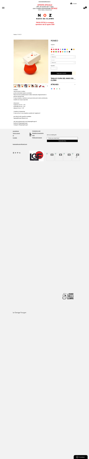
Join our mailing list (51, 134)
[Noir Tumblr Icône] (20, 153)
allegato (53, 54)
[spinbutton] (54, 68)
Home (15, 34)
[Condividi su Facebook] (51, 89)
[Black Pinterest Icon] (18, 153)
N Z (45, 15)
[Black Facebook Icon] (15, 153)
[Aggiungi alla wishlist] (74, 73)
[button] (3, 7)
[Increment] (56, 68)
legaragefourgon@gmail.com (20, 144)
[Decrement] (52, 68)
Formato (53, 60)
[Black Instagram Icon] (13, 153)
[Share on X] (59, 89)
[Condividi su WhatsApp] (57, 89)
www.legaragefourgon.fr (44, 1)
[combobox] (63, 57)
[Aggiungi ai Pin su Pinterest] (54, 89)
